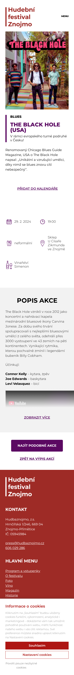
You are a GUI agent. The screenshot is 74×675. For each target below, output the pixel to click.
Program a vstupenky (22, 571)
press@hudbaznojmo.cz (24, 543)
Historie (11, 595)
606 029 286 (15, 548)
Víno (9, 586)
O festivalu (14, 576)
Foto (9, 581)
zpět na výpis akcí (37, 458)
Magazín (12, 591)
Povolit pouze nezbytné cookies (21, 665)
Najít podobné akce (37, 446)
